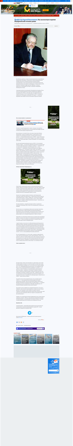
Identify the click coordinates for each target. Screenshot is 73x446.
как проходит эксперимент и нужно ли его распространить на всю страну (33, 123)
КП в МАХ (34, 15)
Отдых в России (38, 15)
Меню (1, 1)
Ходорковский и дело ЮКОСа (27, 325)
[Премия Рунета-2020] (25, 3)
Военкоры (26, 15)
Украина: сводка (30, 15)
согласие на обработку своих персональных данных (53, 372)
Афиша (53, 15)
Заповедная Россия (43, 15)
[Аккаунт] (71, 1)
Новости (19, 15)
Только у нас (22, 15)
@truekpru (21, 317)
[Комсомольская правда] (18, 3)
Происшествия (49, 15)
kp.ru (43, 319)
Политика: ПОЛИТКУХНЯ (20, 325)
